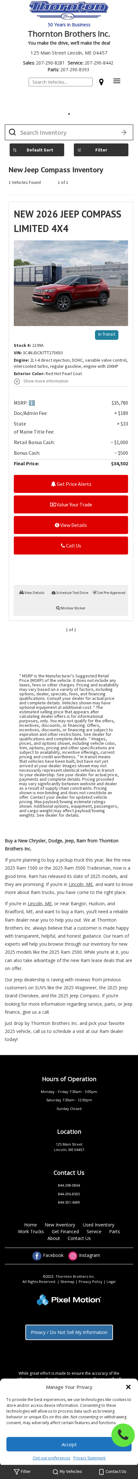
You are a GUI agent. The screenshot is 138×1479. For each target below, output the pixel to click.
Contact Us (79, 1238)
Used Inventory (98, 1225)
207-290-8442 (90, 63)
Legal (111, 1281)
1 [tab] (69, 113)
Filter (101, 150)
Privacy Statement (89, 1458)
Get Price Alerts (73, 484)
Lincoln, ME (81, 884)
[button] (128, 1387)
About (53, 1238)
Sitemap (67, 1281)
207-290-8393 (68, 69)
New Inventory (60, 1225)
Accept (69, 1444)
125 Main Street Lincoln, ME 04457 (69, 52)
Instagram (89, 1255)
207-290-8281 (44, 63)
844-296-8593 (69, 1193)
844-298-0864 (69, 1185)
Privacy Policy (91, 1281)
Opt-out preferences (51, 1458)
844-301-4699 (69, 1202)
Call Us (73, 545)
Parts (114, 1231)
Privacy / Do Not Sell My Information (69, 1332)
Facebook (53, 1255)
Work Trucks (31, 1231)
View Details (73, 525)
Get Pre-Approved (111, 592)
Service (94, 1231)
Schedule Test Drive (72, 592)
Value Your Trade (74, 504)
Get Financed (65, 1231)
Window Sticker (72, 608)
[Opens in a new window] (101, 82)
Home (30, 1225)
